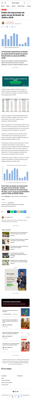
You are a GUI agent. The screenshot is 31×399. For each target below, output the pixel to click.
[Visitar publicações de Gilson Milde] (3, 314)
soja (9, 191)
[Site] (25, 217)
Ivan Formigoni (10, 22)
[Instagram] (16, 391)
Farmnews (7, 196)
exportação (21, 204)
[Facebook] (27, 217)
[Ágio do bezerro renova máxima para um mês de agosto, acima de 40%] (5, 234)
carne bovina (17, 191)
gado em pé (4, 206)
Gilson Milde (7, 314)
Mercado (4, 9)
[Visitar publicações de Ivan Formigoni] (2, 22)
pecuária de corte (11, 206)
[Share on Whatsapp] (11, 211)
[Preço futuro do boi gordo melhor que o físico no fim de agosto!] (5, 248)
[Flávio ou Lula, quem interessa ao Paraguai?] (25, 312)
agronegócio (11, 202)
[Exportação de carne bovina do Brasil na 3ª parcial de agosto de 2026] (25, 347)
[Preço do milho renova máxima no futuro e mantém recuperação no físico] (25, 323)
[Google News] (13, 391)
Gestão (12, 257)
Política (24, 315)
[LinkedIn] (29, 217)
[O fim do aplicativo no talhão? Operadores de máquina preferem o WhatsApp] (5, 255)
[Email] (18, 211)
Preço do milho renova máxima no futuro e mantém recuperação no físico (10, 321)
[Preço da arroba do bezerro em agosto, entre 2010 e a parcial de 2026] (5, 241)
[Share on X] (7, 27)
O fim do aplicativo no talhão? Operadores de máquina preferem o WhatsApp (18, 254)
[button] (2, 3)
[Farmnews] (15, 3)
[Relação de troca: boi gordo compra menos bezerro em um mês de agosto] (5, 262)
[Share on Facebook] (4, 27)
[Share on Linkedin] (15, 211)
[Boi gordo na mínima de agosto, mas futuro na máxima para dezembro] (25, 335)
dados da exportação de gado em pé (9, 204)
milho (5, 191)
